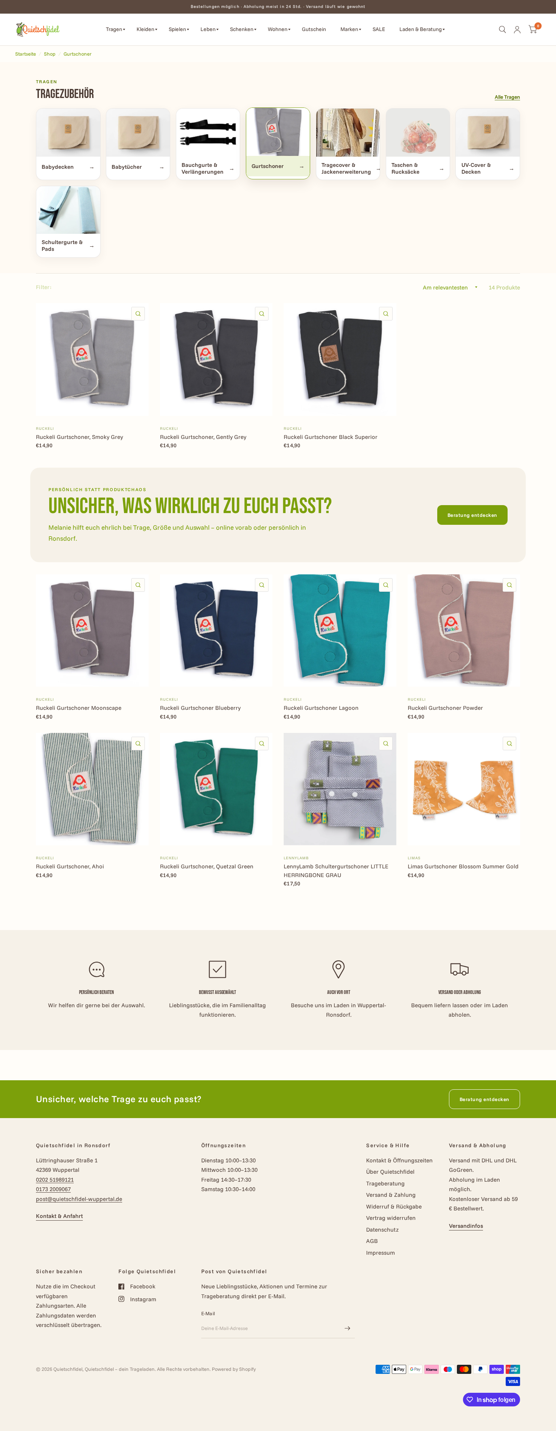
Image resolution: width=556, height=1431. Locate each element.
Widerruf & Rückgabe (394, 1206)
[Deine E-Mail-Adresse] (347, 1328)
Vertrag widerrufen (391, 1217)
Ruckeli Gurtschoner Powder (445, 707)
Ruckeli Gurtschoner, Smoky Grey (79, 436)
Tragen (114, 29)
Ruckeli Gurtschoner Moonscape (78, 707)
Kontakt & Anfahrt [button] (59, 1215)
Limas (414, 857)
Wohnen (277, 29)
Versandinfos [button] (466, 1225)
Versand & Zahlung (391, 1194)
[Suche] (502, 29)
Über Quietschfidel (390, 1171)
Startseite (25, 54)
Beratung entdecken (472, 515)
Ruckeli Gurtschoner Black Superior (330, 436)
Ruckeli (45, 428)
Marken (349, 29)
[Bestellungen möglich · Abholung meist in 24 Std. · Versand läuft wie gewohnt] (278, 6)
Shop (50, 54)
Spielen (177, 29)
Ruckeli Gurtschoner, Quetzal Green (206, 866)
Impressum (380, 1252)
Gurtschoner (78, 54)
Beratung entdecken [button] (484, 1099)
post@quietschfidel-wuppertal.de (79, 1198)
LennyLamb (296, 857)
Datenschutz (382, 1229)
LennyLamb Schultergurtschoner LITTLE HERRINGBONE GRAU (336, 871)
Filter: (43, 287)
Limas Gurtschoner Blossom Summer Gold (463, 866)
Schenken (241, 29)
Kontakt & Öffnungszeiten (399, 1160)
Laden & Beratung (420, 29)
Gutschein (314, 29)
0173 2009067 (53, 1189)
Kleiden (145, 29)
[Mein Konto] (517, 29)
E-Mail (208, 1313)
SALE (379, 29)
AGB (372, 1240)
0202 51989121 (55, 1179)
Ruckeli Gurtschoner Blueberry (200, 707)
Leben (208, 29)
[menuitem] (115, 29)
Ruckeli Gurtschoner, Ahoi (70, 866)
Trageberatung (385, 1183)
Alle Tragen (507, 96)
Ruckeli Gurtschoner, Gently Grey (203, 436)
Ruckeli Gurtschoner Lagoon (321, 707)
